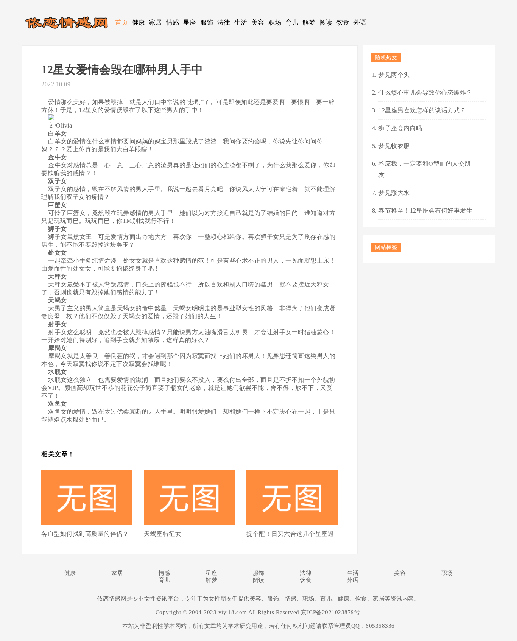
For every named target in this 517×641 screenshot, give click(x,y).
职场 (275, 22)
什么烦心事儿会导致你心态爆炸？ (425, 92)
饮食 (343, 22)
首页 (121, 22)
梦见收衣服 (394, 146)
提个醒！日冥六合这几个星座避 (290, 534)
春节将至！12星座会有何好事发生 (425, 210)
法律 (223, 22)
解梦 (309, 22)
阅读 (326, 22)
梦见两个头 (394, 75)
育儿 (292, 22)
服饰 (206, 22)
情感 (172, 22)
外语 (360, 22)
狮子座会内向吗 (400, 128)
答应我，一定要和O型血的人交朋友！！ (424, 169)
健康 (138, 22)
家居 (155, 22)
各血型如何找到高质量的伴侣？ (85, 534)
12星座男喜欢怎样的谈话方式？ (422, 110)
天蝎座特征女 (162, 534)
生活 (241, 22)
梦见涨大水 (394, 193)
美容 (258, 22)
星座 (189, 22)
